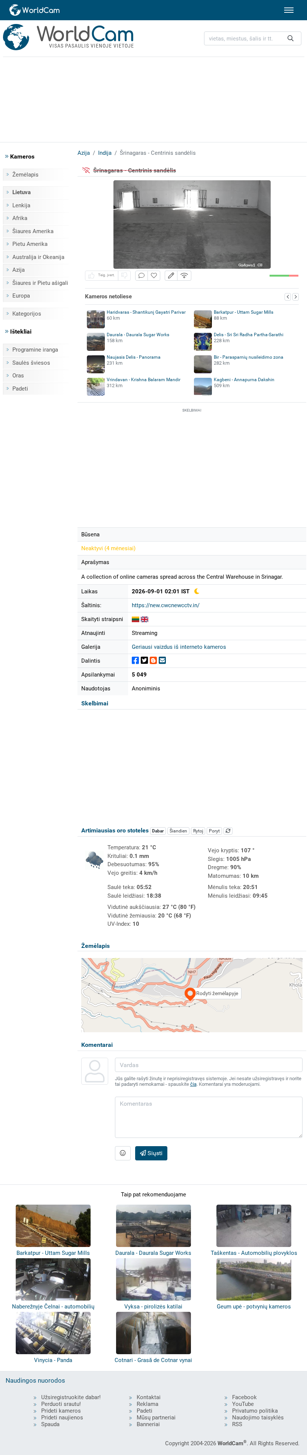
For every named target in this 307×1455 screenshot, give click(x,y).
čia (193, 1084)
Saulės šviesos (31, 362)
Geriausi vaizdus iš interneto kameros (179, 647)
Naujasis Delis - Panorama (134, 357)
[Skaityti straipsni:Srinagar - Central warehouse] (144, 619)
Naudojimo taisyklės (258, 1417)
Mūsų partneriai (156, 1417)
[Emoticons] (123, 1153)
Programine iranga (35, 349)
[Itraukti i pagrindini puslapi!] (154, 276)
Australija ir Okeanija (38, 257)
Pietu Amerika (30, 244)
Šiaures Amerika (33, 231)
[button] (171, 276)
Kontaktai (149, 1397)
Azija (18, 269)
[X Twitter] (144, 660)
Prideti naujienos (62, 1417)
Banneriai (148, 1424)
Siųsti (154, 1153)
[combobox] (252, 38)
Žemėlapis (25, 174)
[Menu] (288, 10)
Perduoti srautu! (61, 1404)
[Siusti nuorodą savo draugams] (162, 660)
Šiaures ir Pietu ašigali (40, 283)
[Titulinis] (35, 10)
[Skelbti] (135, 660)
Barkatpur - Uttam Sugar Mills (243, 312)
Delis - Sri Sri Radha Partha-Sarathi (248, 334)
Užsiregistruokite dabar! (71, 1397)
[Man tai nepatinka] (124, 276)
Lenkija (21, 205)
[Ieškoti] (290, 38)
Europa (21, 295)
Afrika (19, 218)
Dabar (158, 831)
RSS (237, 1424)
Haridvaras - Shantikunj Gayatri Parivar (146, 312)
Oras (18, 375)
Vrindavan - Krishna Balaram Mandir (143, 379)
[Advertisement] (153, 98)
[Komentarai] (141, 276)
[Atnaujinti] (228, 831)
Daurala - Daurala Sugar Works (138, 334)
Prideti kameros (61, 1410)
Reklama (147, 1404)
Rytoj (198, 831)
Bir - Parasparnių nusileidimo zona (248, 357)
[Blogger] (153, 660)
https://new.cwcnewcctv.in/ (166, 605)
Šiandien (178, 831)
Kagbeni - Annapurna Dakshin (244, 379)
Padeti (20, 388)
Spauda (50, 1424)
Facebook (244, 1397)
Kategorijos (26, 313)
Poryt (214, 831)
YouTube (243, 1404)
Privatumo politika (255, 1410)
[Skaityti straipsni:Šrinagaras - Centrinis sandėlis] (135, 619)
